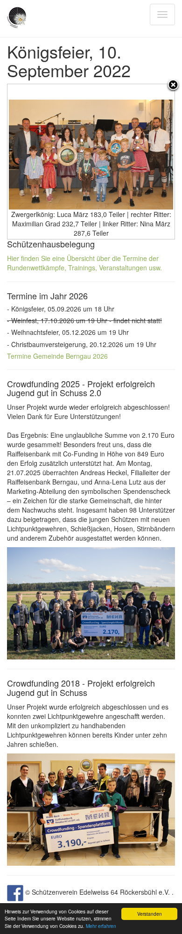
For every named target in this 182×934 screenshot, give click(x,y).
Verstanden (149, 913)
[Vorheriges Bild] (36, 161)
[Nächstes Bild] (145, 161)
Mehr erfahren (101, 925)
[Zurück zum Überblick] (173, 86)
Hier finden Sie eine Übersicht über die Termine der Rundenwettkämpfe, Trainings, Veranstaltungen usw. (84, 262)
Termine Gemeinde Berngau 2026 (57, 356)
